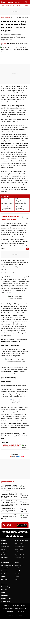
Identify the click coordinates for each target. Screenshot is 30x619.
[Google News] (10, 456)
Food (16, 579)
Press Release (5, 601)
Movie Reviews (19, 549)
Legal (3, 574)
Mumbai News (10, 5)
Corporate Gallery (7, 565)
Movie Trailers (19, 552)
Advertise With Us (11, 611)
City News (4, 543)
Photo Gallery (5, 587)
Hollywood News (19, 546)
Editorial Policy (15, 605)
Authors (22, 611)
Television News (19, 558)
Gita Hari (3, 43)
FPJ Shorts (19, 5)
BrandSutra (5, 562)
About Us (6, 605)
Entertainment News (21, 540)
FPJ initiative (5, 568)
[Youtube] (24, 456)
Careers (22, 605)
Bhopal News (4, 552)
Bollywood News (19, 543)
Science (3, 576)
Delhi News (4, 555)
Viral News (4, 595)
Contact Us (22, 608)
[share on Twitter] (11, 536)
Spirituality (4, 579)
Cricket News (18, 565)
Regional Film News (20, 555)
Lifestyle (17, 571)
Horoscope (4, 571)
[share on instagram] (18, 536)
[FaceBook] (17, 456)
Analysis (3, 540)
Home (2, 5)
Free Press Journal (10, 2)
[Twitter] (19, 456)
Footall (17, 568)
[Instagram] (21, 456)
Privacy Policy (14, 608)
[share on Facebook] (7, 536)
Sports (17, 562)
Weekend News (6, 598)
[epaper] (26, 2)
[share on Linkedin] (14, 536)
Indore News (4, 549)
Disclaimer (6, 608)
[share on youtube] (21, 536)
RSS (18, 611)
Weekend (7, 17)
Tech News (4, 590)
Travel (17, 576)
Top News (4, 584)
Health (17, 574)
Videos (3, 592)
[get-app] (28, 2)
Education (4, 558)
